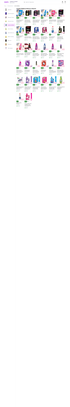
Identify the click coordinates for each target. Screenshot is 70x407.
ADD (22, 15)
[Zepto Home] (6, 2)
